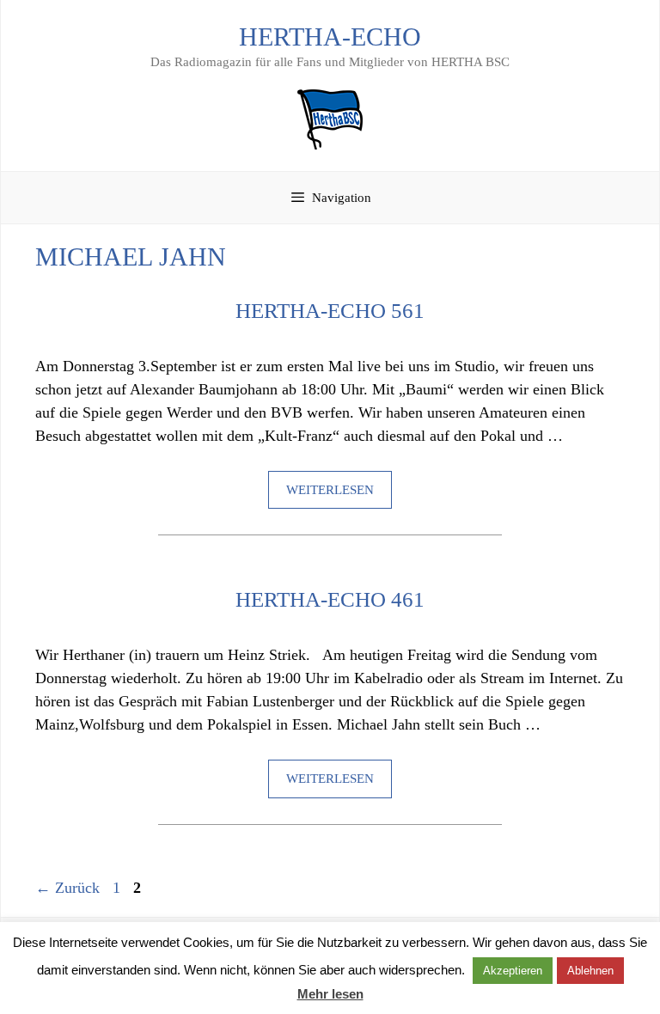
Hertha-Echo (330, 36)
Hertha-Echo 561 (330, 310)
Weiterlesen (330, 490)
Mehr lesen (330, 994)
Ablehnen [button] (590, 970)
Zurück (67, 887)
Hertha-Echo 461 (330, 599)
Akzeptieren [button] (512, 970)
